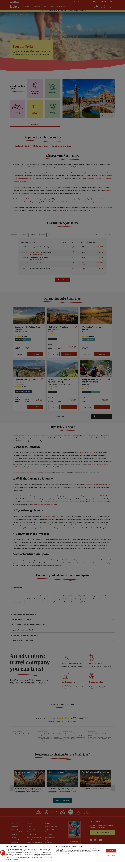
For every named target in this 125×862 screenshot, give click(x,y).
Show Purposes (111, 855)
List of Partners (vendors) (63, 853)
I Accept (111, 850)
